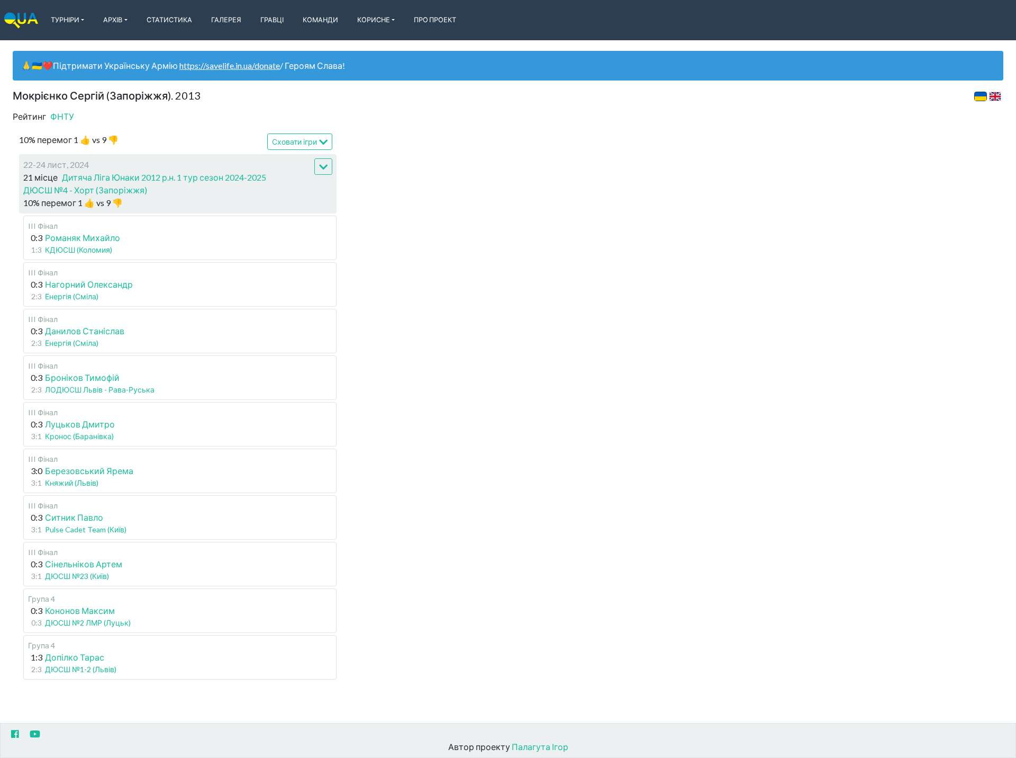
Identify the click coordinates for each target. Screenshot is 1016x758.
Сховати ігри (294, 141)
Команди (320, 19)
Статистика (169, 19)
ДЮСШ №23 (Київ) (77, 576)
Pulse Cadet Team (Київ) (85, 529)
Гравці (272, 19)
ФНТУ (62, 116)
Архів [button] (112, 19)
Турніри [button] (65, 19)
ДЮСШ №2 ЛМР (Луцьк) (88, 622)
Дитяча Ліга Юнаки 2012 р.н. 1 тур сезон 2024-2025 (164, 177)
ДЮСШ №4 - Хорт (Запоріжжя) (85, 190)
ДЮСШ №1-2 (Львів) (80, 669)
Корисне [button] (373, 19)
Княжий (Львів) (71, 482)
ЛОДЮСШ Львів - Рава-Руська (100, 389)
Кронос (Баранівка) (79, 436)
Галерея (226, 19)
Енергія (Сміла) (71, 296)
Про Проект (435, 19)
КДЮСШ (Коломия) (78, 249)
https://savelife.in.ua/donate (229, 65)
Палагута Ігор (540, 747)
